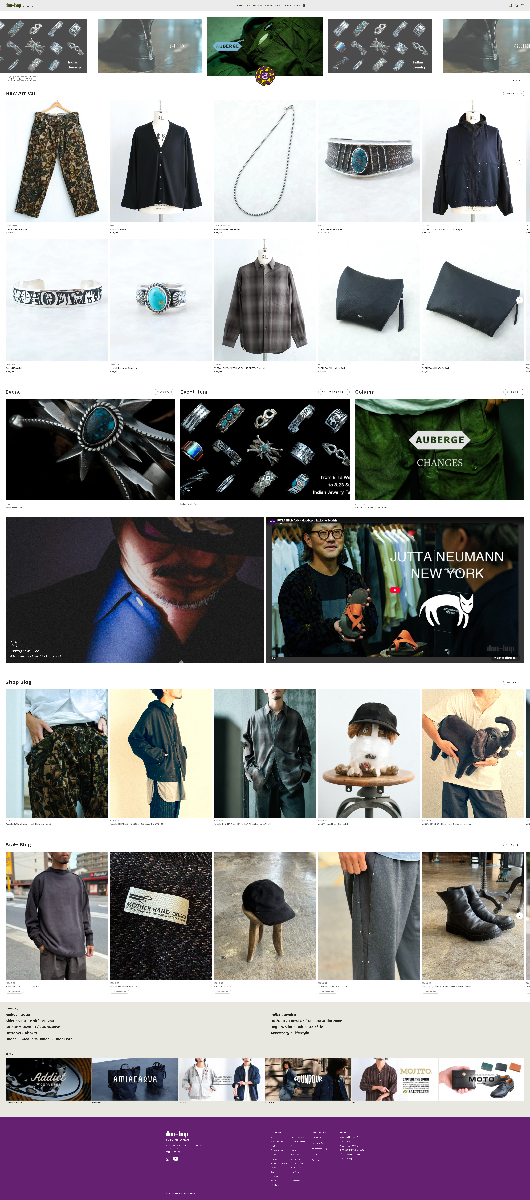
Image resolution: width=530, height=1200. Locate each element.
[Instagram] (304, 5)
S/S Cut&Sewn (18, 1027)
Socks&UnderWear (325, 1021)
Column (315, 1159)
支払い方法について (349, 1145)
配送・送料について (349, 1137)
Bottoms (13, 1033)
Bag (274, 1027)
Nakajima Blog (318, 1142)
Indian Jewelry (283, 1015)
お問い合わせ (346, 1158)
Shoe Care (64, 1039)
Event (314, 1154)
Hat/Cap (278, 1021)
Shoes (11, 1039)
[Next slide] (519, 161)
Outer (26, 1015)
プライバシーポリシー (350, 1154)
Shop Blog (316, 1137)
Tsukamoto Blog (319, 1148)
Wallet (286, 1027)
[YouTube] (175, 1159)
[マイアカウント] (510, 5)
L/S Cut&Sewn (47, 1027)
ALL (272, 1137)
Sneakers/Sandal (35, 1039)
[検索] (516, 5)
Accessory (280, 1033)
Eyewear (296, 1021)
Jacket (11, 1015)
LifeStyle (301, 1033)
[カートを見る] (522, 5)
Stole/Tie (315, 1027)
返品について (346, 1141)
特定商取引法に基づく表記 (352, 1150)
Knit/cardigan (42, 1021)
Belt (300, 1027)
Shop (297, 6)
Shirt (10, 1021)
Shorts (31, 1033)
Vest (22, 1021)
